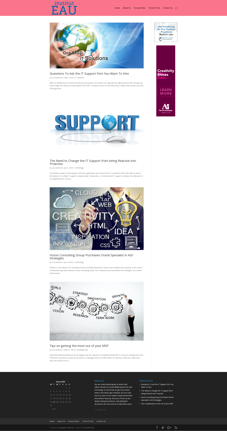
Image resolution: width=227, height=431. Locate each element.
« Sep (53, 409)
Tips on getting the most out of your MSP (79, 346)
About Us (127, 8)
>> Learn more (100, 410)
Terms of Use (154, 8)
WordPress (89, 428)
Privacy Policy (139, 8)
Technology (79, 168)
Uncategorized (82, 350)
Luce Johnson (57, 77)
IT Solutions (79, 77)
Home (117, 8)
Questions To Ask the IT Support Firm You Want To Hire (89, 73)
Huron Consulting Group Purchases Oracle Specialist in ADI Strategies (91, 256)
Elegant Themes (67, 428)
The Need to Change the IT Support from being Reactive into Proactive (93, 162)
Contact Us (168, 8)
